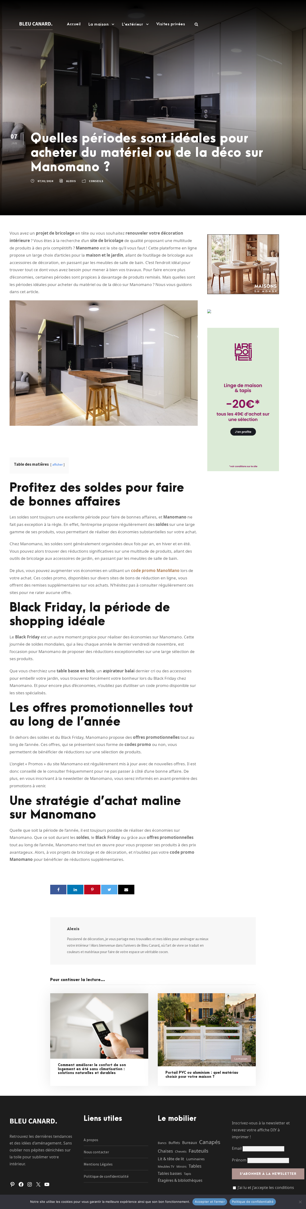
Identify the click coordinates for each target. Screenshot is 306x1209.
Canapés (209, 1142)
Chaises (165, 1151)
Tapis (187, 1173)
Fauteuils (198, 1151)
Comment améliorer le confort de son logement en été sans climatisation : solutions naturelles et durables (92, 1069)
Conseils (96, 181)
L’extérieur (132, 24)
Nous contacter (96, 1152)
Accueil (74, 24)
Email (237, 1148)
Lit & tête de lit (171, 1158)
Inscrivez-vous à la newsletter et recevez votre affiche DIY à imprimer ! (261, 1129)
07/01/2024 (45, 181)
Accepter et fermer (210, 1202)
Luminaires (195, 1158)
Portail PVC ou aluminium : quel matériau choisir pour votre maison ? (201, 1075)
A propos (91, 1139)
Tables (195, 1166)
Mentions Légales (98, 1164)
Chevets (180, 1151)
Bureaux (189, 1142)
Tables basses (170, 1173)
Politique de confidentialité (106, 1176)
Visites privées (170, 24)
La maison (98, 24)
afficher (57, 465)
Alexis (71, 181)
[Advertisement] (153, 80)
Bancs (162, 1143)
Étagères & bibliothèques (180, 1180)
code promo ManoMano (155, 570)
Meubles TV (166, 1166)
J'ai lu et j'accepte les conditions (266, 1187)
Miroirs (181, 1166)
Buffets (174, 1142)
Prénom (239, 1160)
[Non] (300, 1201)
